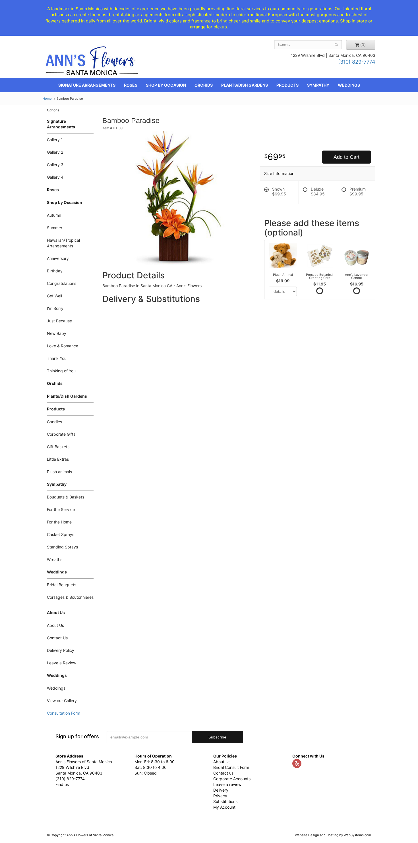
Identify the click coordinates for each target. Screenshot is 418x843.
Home (47, 99)
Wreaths (54, 559)
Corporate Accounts (232, 778)
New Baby (56, 333)
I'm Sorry (55, 308)
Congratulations (61, 283)
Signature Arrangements (86, 85)
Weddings (349, 85)
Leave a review (227, 784)
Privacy (220, 795)
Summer (54, 227)
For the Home (59, 521)
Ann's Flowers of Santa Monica (92, 63)
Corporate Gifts (61, 434)
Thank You (57, 358)
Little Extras (58, 459)
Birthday (55, 270)
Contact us (223, 773)
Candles (54, 421)
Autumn (54, 215)
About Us (55, 625)
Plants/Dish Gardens (244, 85)
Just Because (59, 320)
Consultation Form (63, 713)
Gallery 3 (55, 164)
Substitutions (225, 801)
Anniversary (58, 258)
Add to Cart (346, 157)
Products (287, 85)
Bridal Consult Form (231, 767)
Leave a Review (61, 662)
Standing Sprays (62, 546)
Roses (130, 85)
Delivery (220, 790)
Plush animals (59, 471)
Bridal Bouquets (61, 584)
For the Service (61, 509)
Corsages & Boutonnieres (70, 597)
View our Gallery (62, 700)
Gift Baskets (58, 446)
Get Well (54, 295)
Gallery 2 (55, 152)
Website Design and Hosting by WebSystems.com (333, 835)
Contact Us (57, 637)
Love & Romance (62, 345)
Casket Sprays (60, 534)
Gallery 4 (55, 177)
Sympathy (318, 85)
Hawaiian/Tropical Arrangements (63, 243)
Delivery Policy (60, 650)
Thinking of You (61, 370)
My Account (224, 807)
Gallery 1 (55, 139)
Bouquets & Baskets (65, 496)
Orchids (203, 85)
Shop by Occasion (166, 85)
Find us (62, 784)
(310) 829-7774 (356, 62)
